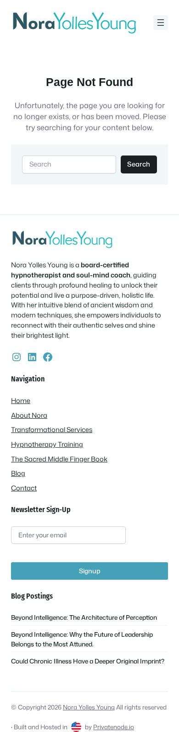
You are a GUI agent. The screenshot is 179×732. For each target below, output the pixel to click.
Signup (90, 570)
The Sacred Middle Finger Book (59, 459)
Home (20, 400)
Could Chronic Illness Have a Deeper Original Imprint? (87, 661)
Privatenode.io (113, 726)
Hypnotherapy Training (47, 444)
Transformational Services (51, 429)
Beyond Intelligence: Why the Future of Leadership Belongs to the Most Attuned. (82, 639)
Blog (18, 473)
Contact (24, 488)
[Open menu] (160, 22)
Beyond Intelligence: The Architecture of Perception (84, 617)
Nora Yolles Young (89, 707)
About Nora (29, 415)
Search (138, 164)
